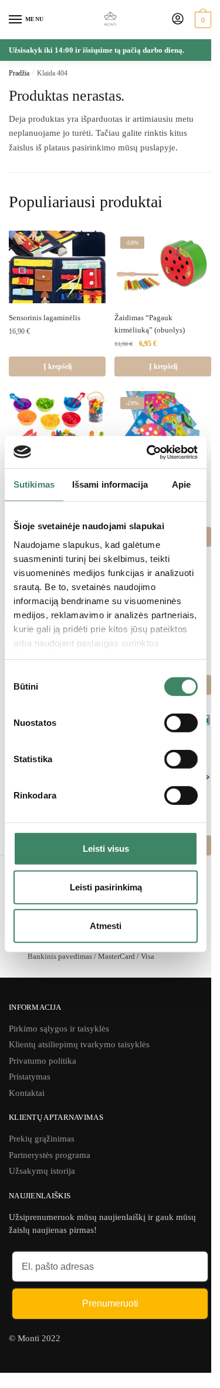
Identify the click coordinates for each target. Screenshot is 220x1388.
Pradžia (19, 73)
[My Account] (178, 20)
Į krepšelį (57, 366)
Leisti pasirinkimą (106, 887)
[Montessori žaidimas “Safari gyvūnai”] (57, 427)
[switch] (181, 723)
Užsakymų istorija (42, 1170)
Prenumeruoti (110, 1303)
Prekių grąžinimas (42, 1138)
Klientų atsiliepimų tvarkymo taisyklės (79, 1044)
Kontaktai (27, 1093)
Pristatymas (29, 1076)
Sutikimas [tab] (34, 484)
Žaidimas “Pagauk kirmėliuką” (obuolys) (149, 323)
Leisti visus (106, 849)
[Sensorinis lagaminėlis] (57, 267)
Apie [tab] (181, 484)
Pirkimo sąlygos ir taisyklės (59, 1028)
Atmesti (105, 925)
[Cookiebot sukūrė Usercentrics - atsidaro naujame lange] (149, 452)
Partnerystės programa (49, 1155)
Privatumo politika (42, 1060)
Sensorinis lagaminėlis (44, 317)
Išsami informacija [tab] (110, 484)
